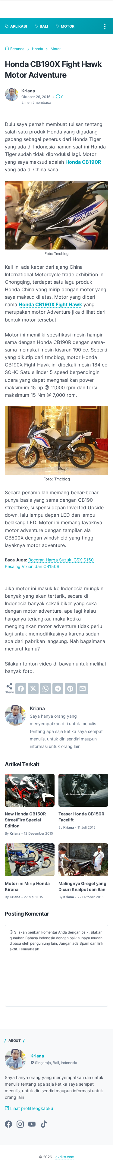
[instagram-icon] (20, 1125)
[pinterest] (70, 688)
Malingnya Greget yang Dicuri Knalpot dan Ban (82, 886)
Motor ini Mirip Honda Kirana (27, 886)
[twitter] (33, 688)
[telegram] (57, 688)
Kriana (37, 1055)
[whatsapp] (45, 688)
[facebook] (20, 688)
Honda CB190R (83, 162)
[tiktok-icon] (43, 1125)
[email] (82, 688)
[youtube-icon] (32, 1125)
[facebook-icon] (8, 1125)
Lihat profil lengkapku (31, 1108)
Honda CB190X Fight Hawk (50, 304)
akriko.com (64, 1157)
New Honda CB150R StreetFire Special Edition (25, 819)
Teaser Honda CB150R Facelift (81, 816)
